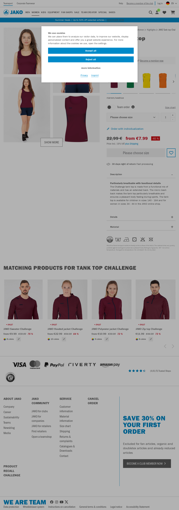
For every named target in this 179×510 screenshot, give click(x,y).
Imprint (95, 75)
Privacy (84, 75)
